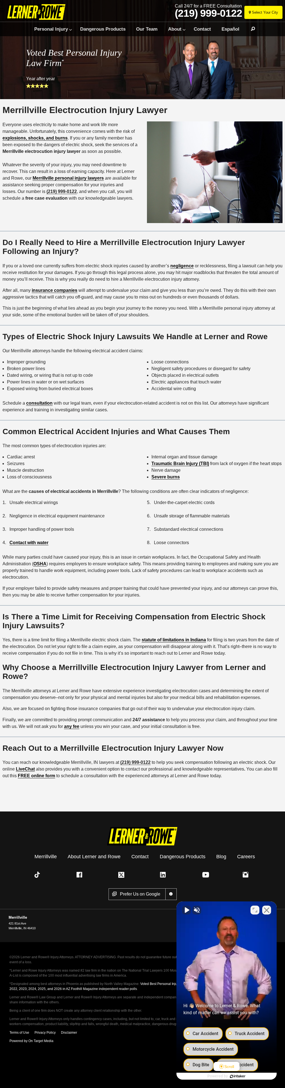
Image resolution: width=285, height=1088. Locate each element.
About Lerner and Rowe (94, 856)
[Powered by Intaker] (237, 1076)
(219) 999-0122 (208, 13)
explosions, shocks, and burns (35, 138)
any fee (71, 726)
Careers (246, 856)
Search (250, 29)
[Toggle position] (254, 910)
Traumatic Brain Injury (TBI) (180, 463)
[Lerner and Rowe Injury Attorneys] (45, 12)
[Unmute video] (186, 910)
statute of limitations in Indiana (174, 639)
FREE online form (36, 775)
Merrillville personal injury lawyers (68, 178)
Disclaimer (69, 1033)
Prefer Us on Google (140, 894)
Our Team (147, 28)
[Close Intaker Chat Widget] (266, 910)
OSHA (39, 563)
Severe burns (165, 477)
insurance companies (54, 290)
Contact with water (28, 542)
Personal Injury (51, 28)
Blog (221, 856)
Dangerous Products (103, 28)
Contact (202, 28)
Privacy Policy (45, 1033)
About (174, 28)
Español (230, 28)
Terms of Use (19, 1033)
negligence (182, 265)
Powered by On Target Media (31, 1041)
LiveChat (25, 769)
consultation (39, 403)
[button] (38, 875)
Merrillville (46, 856)
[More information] (171, 894)
